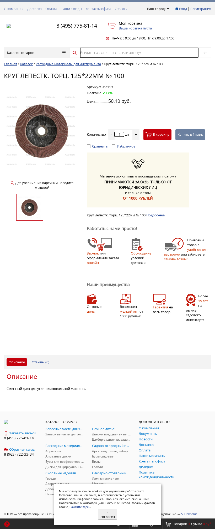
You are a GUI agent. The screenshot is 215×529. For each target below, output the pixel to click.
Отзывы (121, 8)
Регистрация (200, 8)
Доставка (34, 8)
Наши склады (71, 8)
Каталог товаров (20, 52)
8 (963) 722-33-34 (19, 454)
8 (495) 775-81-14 (76, 25)
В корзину (161, 134)
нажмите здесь (79, 507)
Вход (183, 8)
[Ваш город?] (167, 8)
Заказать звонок (22, 433)
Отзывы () (40, 362)
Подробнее (155, 215)
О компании (14, 8)
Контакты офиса (98, 8)
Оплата (51, 8)
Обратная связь (22, 449)
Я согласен (107, 514)
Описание (17, 362)
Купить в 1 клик (190, 134)
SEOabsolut (189, 514)
